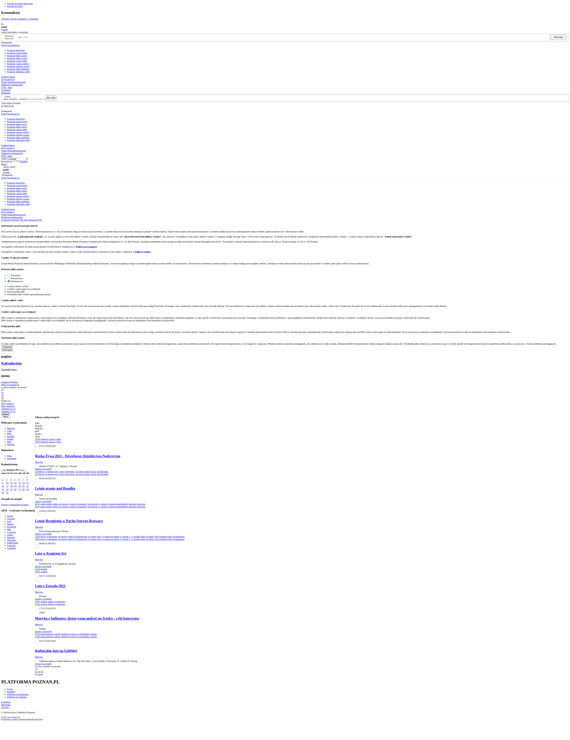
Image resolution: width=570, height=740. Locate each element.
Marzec (10, 524)
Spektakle (11, 458)
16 (3, 486)
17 (7, 486)
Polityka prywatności (17, 697)
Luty (9, 521)
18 (11, 486)
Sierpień (11, 537)
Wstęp (10, 516)
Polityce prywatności (86, 246)
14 (23, 483)
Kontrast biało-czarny (17, 55)
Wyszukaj (558, 37)
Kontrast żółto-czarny (17, 58)
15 (27, 483)
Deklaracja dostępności (18, 694)
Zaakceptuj (7, 350)
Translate (23, 161)
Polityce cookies (143, 252)
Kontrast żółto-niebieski (18, 69)
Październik (12, 543)
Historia (11, 444)
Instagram (5, 93)
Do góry (39, 674)
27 (20, 489)
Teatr (9, 431)
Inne (9, 441)
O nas (10, 689)
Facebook (5, 90)
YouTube (15, 220)
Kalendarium (11, 363)
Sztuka (10, 439)
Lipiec (10, 535)
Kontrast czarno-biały (17, 53)
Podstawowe (17, 281)
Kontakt (11, 691)
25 (11, 489)
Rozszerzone (17, 278)
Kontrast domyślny (16, 50)
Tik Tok (23, 220)
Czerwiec (11, 532)
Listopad (11, 545)
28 (23, 489)
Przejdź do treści (15, 6)
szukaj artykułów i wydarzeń (15, 99)
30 (3, 492)
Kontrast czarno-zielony (18, 63)
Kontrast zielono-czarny (18, 66)
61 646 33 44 (7, 106)
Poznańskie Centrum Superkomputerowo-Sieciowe (21, 719)
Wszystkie (15, 275)
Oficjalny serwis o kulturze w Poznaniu (19, 19)
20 (20, 486)
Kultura (14, 382)
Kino (9, 456)
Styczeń (11, 519)
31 (7, 492)
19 (15, 486)
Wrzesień (11, 540)
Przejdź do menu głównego (20, 3)
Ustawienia (7, 347)
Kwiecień (11, 527)
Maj (9, 529)
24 (7, 489)
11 (11, 483)
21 (23, 486)
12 (15, 483)
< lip (3, 470)
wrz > (23, 470)
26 (15, 489)
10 (7, 483)
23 (3, 489)
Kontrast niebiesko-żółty (18, 71)
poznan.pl (5, 382)
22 (27, 486)
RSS (40, 220)
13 (20, 483)
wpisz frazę (11, 37)
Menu (4, 164)
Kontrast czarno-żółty (17, 61)
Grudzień (11, 548)
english (4, 29)
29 (27, 489)
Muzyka (11, 428)
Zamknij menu (8, 77)
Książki (10, 436)
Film (9, 433)
